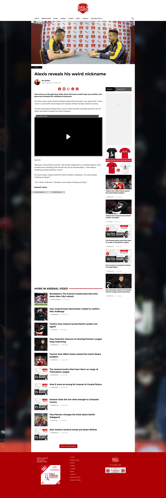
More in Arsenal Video (51, 288)
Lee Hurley (54, 329)
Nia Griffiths (46, 80)
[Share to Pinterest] (77, 88)
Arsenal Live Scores (42, 458)
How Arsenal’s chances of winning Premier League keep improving (118, 291)
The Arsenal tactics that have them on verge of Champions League (118, 241)
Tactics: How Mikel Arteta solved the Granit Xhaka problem (117, 192)
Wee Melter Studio (42, 461)
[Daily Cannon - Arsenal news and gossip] (83, 8)
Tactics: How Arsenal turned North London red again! (118, 216)
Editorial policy (96, 18)
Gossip (55, 18)
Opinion (62, 18)
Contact (85, 18)
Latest (36, 18)
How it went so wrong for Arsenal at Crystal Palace (76, 384)
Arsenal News (46, 18)
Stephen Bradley (55, 299)
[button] (133, 18)
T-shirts (70, 18)
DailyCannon (54, 314)
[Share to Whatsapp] (68, 88)
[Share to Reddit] (72, 88)
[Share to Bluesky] (64, 88)
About (78, 18)
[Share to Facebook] (59, 88)
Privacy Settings (75, 480)
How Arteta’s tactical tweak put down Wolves (73, 429)
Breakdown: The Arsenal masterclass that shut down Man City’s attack (74, 295)
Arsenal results (41, 459)
